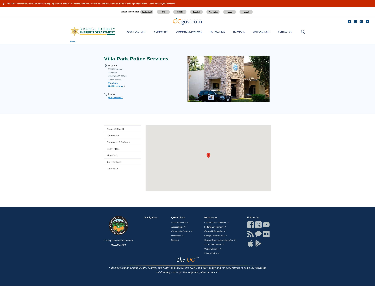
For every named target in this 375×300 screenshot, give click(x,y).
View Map (113, 83)
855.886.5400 (118, 244)
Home (72, 41)
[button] (208, 155)
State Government (213, 244)
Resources (210, 217)
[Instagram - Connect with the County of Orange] (361, 21)
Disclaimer (176, 235)
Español (196, 12)
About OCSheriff (136, 31)
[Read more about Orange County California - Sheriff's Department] (92, 31)
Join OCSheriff (261, 31)
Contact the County (180, 231)
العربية (246, 12)
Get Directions (115, 86)
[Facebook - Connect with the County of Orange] (350, 21)
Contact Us (285, 31)
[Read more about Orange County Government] (187, 21)
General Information (213, 231)
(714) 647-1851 (115, 97)
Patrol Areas (217, 31)
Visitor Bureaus (211, 249)
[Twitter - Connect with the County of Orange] (355, 21)
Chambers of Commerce (215, 222)
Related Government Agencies (218, 240)
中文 (163, 12)
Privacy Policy (210, 253)
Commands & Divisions (189, 31)
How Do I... (239, 31)
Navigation (150, 217)
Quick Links (178, 217)
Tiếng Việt (213, 12)
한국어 (180, 12)
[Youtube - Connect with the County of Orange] (366, 21)
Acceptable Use (178, 222)
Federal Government (214, 227)
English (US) (147, 12)
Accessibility (177, 227)
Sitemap (175, 240)
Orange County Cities (214, 235)
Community (161, 31)
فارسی (229, 12)
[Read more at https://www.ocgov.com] (118, 225)
